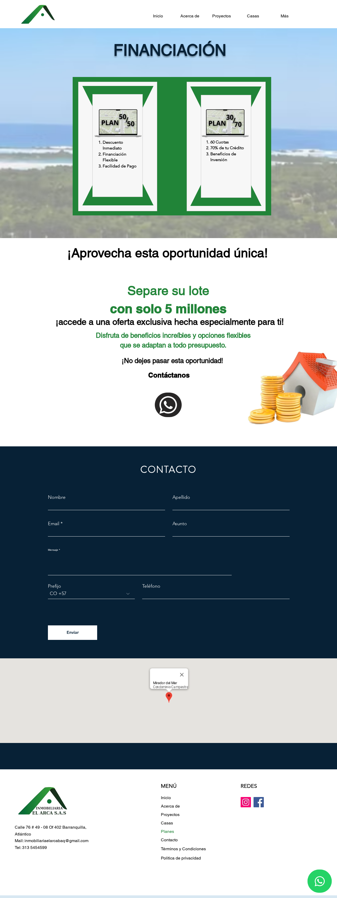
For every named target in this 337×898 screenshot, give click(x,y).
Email (53, 523)
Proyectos (170, 814)
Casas (167, 822)
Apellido (181, 497)
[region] (117, 146)
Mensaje (53, 550)
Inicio (166, 797)
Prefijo (54, 586)
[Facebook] (259, 802)
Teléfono (151, 586)
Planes (167, 831)
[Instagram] (246, 802)
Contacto (169, 839)
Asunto (179, 523)
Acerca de (170, 806)
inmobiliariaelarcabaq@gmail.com (56, 840)
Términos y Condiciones (183, 848)
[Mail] (320, 881)
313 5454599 (34, 847)
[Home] (168, 405)
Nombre (57, 497)
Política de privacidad (181, 858)
